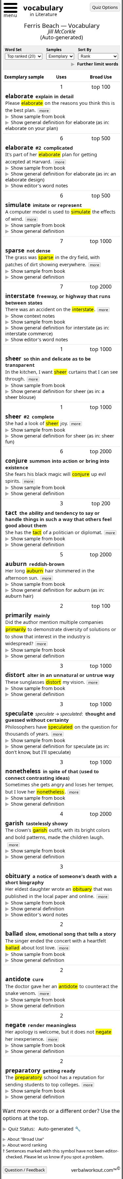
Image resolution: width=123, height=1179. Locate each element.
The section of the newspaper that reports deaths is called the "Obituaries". (57, 942)
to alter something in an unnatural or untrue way (60, 715)
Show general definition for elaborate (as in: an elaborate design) (58, 177)
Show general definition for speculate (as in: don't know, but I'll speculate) (58, 770)
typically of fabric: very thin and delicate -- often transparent (59, 401)
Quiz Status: (49, 1163)
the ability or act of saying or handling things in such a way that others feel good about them (60, 559)
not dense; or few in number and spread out (59, 277)
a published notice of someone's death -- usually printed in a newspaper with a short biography (58, 936)
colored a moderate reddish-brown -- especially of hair (59, 607)
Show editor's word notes (44, 186)
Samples (54, 49)
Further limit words (92, 64)
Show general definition (42, 231)
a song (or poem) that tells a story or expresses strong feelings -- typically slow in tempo (59, 994)
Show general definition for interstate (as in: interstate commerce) (58, 338)
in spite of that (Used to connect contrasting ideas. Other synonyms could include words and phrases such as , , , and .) (61, 825)
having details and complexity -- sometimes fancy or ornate (58, 177)
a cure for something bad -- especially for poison (56, 1039)
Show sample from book (43, 117)
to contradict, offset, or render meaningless (59, 1085)
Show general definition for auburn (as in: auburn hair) (59, 607)
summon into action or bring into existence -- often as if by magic (61, 501)
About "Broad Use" (30, 1173)
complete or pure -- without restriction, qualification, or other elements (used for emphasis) (57, 446)
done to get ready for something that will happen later (56, 1131)
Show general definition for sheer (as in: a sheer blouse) (59, 401)
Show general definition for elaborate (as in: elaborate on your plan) (58, 125)
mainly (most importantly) (39, 670)
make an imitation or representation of (53, 231)
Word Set (13, 49)
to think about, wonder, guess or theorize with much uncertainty (58, 770)
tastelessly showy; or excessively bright (53, 877)
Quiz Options (105, 7)
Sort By (84, 49)
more (63, 110)
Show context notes (38, 323)
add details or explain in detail (58, 125)
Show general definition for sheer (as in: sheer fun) (57, 446)
